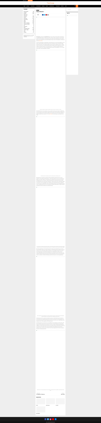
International (37, 10)
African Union (40, 40)
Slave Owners (25, 26)
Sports (24, 27)
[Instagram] (72, 6)
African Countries (26, 11)
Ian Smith (57, 405)
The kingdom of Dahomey (40, 394)
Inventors (25, 17)
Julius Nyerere (48, 405)
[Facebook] (70, 6)
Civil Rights (25, 12)
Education (25, 13)
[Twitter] (71, 6)
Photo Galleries (26, 19)
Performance (25, 18)
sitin (24, 25)
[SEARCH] (76, 9)
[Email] (55, 419)
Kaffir (37, 405)
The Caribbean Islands (26, 28)
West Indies (63, 394)
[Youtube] (73, 6)
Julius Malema (38, 413)
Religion (25, 21)
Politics (25, 20)
